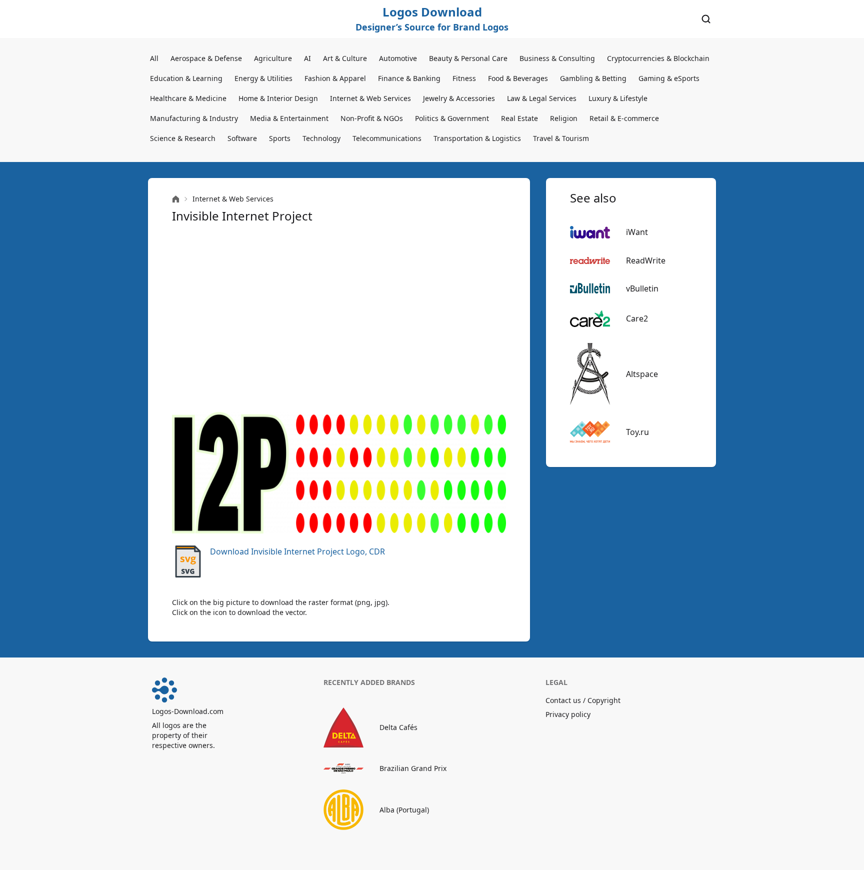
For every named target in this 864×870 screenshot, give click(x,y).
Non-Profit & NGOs (371, 118)
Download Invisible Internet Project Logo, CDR (297, 551)
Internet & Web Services (370, 98)
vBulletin (642, 288)
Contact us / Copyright (583, 700)
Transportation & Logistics (477, 138)
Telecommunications (387, 138)
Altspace (642, 374)
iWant (637, 232)
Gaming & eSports (669, 78)
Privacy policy (568, 714)
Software (242, 138)
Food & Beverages (518, 78)
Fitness (464, 78)
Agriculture (273, 58)
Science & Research (183, 138)
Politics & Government (452, 118)
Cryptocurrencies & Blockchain (658, 58)
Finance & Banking (409, 78)
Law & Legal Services (541, 98)
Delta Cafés (399, 727)
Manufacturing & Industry (194, 118)
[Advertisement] (339, 318)
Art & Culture (345, 58)
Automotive (398, 58)
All (154, 58)
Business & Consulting (557, 58)
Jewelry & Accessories (459, 98)
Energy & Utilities (263, 78)
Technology (321, 138)
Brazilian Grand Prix (413, 768)
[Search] (706, 19)
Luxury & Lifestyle (618, 98)
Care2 (637, 318)
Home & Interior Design (278, 98)
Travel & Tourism (561, 138)
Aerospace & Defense (206, 58)
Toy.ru (637, 432)
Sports (279, 138)
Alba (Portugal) (404, 809)
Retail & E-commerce (624, 118)
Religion (564, 118)
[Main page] (176, 199)
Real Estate (519, 118)
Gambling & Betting (593, 78)
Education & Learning (186, 78)
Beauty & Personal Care (468, 58)
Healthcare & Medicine (188, 98)
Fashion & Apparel (335, 78)
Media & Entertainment (289, 118)
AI (307, 58)
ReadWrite (646, 260)
